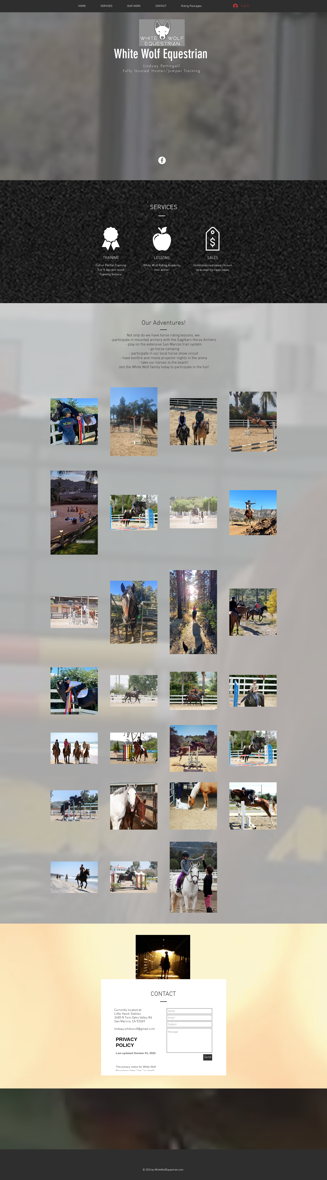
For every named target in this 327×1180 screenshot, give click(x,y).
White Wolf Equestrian (161, 53)
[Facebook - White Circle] (162, 160)
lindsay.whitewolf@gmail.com (134, 1029)
